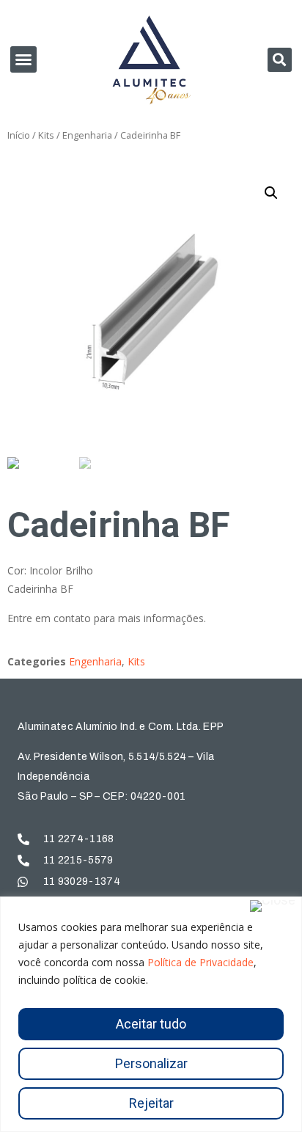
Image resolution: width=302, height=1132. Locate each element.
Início (18, 135)
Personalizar (151, 1063)
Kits (46, 135)
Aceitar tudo (151, 1023)
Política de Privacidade (200, 962)
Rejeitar (151, 1103)
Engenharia (87, 135)
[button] (23, 59)
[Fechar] (272, 906)
